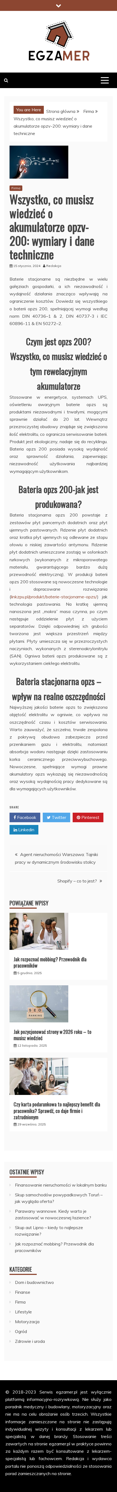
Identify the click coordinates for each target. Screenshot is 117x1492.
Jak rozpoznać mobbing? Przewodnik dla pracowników (50, 962)
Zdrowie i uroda (30, 1341)
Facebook (26, 817)
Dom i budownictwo (34, 1282)
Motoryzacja (27, 1321)
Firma (15, 188)
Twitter (58, 817)
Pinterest (89, 817)
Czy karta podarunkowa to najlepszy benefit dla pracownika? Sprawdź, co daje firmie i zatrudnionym (57, 1111)
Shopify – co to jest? (77, 881)
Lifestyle (23, 1311)
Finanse (22, 1292)
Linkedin (25, 829)
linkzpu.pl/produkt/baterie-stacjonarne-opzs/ (54, 596)
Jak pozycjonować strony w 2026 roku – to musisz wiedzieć (52, 1034)
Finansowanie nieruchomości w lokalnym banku (61, 1185)
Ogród (21, 1331)
